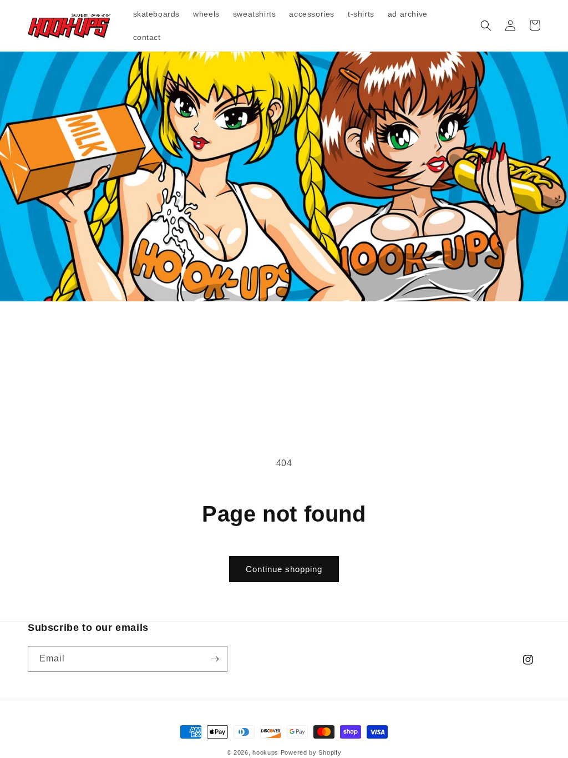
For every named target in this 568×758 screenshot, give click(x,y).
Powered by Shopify (311, 752)
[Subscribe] (214, 659)
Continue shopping (284, 569)
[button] (486, 25)
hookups (265, 752)
